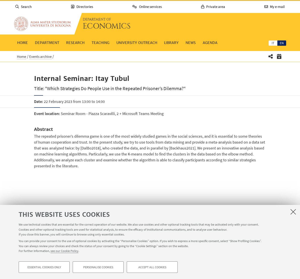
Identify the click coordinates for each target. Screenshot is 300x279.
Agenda (210, 42)
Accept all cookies (152, 267)
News (191, 42)
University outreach (136, 42)
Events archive (40, 56)
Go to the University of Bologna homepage (42, 24)
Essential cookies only (44, 267)
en (282, 43)
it (273, 43)
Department (47, 42)
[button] (271, 56)
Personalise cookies (98, 267)
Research (75, 42)
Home (22, 42)
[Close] (293, 211)
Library (171, 42)
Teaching (100, 42)
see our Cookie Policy (64, 251)
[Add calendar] (279, 56)
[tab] (273, 43)
